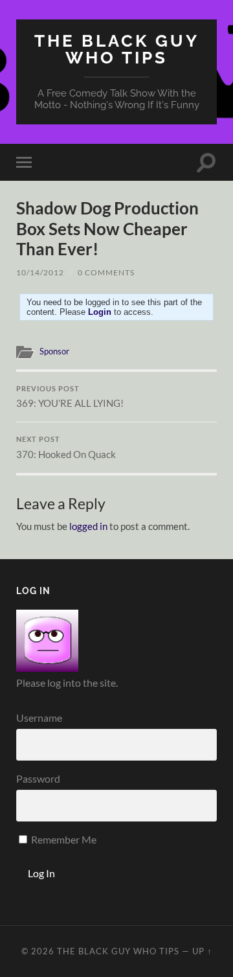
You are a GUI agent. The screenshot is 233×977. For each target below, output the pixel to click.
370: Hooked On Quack (66, 447)
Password (38, 778)
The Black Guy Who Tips (116, 48)
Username (39, 717)
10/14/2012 (40, 272)
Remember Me (62, 839)
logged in (88, 526)
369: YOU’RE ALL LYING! (70, 397)
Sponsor (54, 351)
